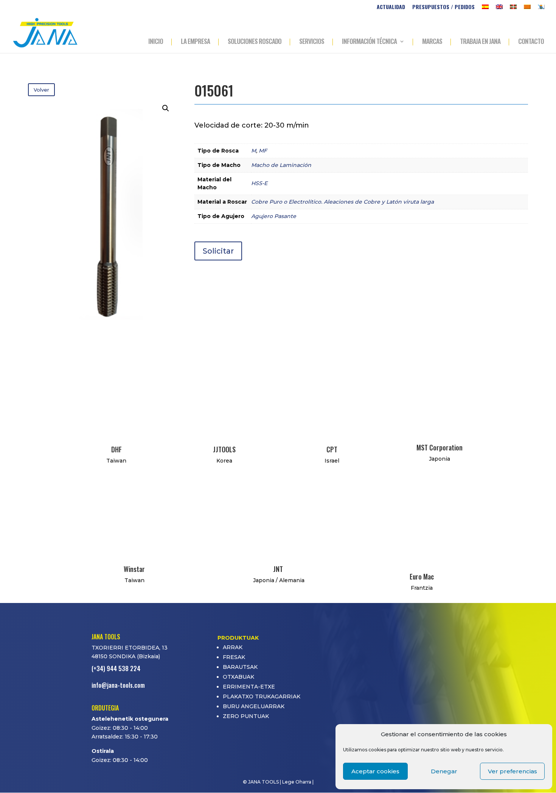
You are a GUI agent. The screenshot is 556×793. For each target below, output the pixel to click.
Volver (41, 90)
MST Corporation (439, 447)
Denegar (444, 771)
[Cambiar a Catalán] (527, 9)
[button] (165, 108)
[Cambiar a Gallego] (541, 9)
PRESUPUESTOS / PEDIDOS (443, 7)
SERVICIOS (311, 42)
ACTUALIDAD (391, 7)
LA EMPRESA (195, 42)
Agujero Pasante (273, 216)
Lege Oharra (296, 782)
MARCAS (432, 42)
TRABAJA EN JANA (480, 42)
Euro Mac (422, 576)
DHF (116, 449)
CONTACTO (531, 42)
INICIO (155, 42)
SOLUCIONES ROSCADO (254, 42)
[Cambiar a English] (499, 9)
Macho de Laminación (281, 165)
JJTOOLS (224, 449)
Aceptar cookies (375, 771)
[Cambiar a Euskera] (513, 9)
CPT (331, 449)
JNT (278, 569)
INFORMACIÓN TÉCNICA (369, 42)
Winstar (134, 569)
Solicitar (218, 251)
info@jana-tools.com (118, 685)
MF (263, 150)
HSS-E (259, 183)
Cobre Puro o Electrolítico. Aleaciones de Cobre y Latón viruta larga (342, 201)
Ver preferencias (512, 771)
